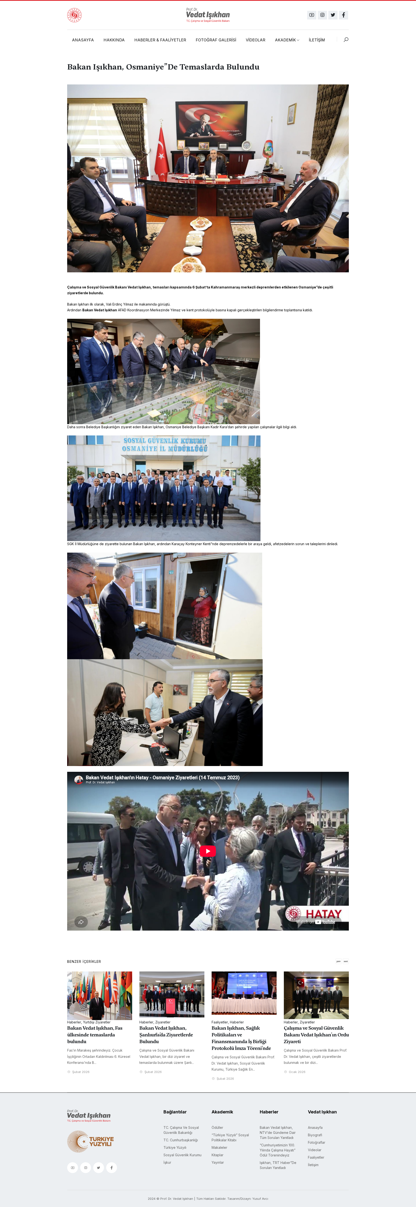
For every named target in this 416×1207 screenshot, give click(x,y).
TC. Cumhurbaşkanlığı (180, 1140)
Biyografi (315, 1135)
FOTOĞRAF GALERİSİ (216, 40)
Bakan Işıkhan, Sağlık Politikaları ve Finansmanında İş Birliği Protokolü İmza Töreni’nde (169, 1038)
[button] (346, 961)
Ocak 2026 (224, 1071)
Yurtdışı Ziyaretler (313, 1022)
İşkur (167, 1162)
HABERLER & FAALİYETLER (160, 40)
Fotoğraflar (316, 1142)
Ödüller (217, 1127)
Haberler (74, 1022)
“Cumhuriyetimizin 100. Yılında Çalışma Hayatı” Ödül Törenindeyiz (277, 1150)
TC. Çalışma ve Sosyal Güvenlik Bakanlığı (181, 1130)
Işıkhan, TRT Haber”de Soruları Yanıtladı (278, 1165)
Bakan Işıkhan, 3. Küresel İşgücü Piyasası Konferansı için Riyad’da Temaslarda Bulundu (313, 1038)
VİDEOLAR (255, 40)
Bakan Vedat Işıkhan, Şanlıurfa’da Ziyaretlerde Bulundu (94, 1035)
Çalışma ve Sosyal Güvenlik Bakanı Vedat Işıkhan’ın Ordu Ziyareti (244, 1035)
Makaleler (219, 1147)
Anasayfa (315, 1127)
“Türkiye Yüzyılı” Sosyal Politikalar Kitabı (230, 1137)
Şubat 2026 (80, 1071)
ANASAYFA (83, 40)
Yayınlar (218, 1162)
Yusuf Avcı (260, 1199)
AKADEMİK (285, 40)
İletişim (313, 1165)
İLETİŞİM (317, 40)
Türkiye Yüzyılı (174, 1147)
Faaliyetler (147, 1022)
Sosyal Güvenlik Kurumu (182, 1155)
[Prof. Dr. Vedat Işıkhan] (208, 15)
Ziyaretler (90, 1022)
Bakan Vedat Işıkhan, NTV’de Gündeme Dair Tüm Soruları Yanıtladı (278, 1132)
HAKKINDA (114, 40)
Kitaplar (217, 1155)
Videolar (314, 1150)
